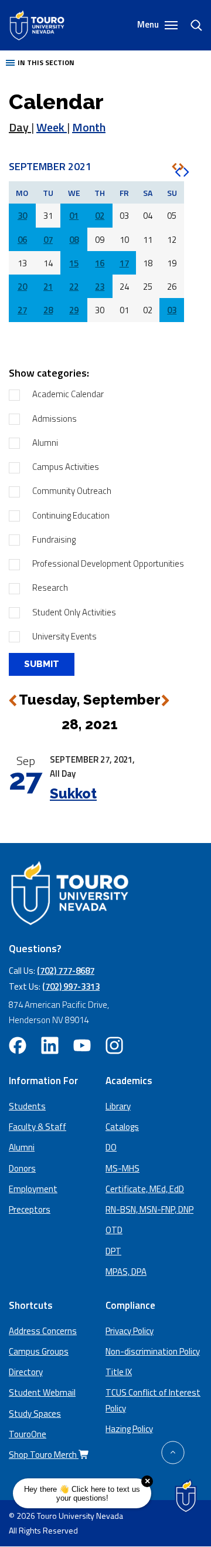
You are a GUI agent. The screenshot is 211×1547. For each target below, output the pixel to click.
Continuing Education (71, 515)
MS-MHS (122, 1168)
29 (74, 310)
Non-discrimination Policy (153, 1351)
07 (48, 239)
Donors (22, 1168)
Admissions (54, 418)
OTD (114, 1230)
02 (99, 215)
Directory (26, 1372)
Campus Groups (39, 1351)
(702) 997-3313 (71, 986)
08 (74, 239)
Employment (33, 1189)
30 (22, 215)
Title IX (119, 1372)
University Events (64, 636)
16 (99, 263)
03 (171, 310)
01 (74, 215)
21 (48, 286)
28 (48, 310)
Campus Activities (65, 466)
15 (74, 263)
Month (89, 127)
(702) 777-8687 (65, 970)
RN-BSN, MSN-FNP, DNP (149, 1209)
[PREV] (174, 166)
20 (22, 286)
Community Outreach (71, 490)
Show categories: (49, 373)
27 (22, 310)
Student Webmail (42, 1392)
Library (118, 1106)
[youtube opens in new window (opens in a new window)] (82, 1045)
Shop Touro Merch (44, 1454)
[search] (191, 25)
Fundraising (54, 539)
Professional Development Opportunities (108, 563)
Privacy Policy (130, 1331)
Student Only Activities (74, 612)
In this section (46, 62)
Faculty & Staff (37, 1126)
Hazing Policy (129, 1429)
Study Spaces (35, 1413)
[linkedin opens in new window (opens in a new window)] (50, 1045)
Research (50, 587)
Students (27, 1106)
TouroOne (27, 1434)
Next (165, 700)
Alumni (45, 442)
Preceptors (29, 1209)
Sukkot (73, 793)
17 (124, 263)
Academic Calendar (68, 394)
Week (51, 127)
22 (74, 286)
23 (99, 286)
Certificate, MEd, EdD (145, 1189)
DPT (113, 1251)
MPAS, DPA (126, 1271)
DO (111, 1147)
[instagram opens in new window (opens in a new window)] (114, 1045)
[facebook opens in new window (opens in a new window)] (17, 1045)
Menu (149, 24)
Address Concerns (43, 1331)
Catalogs (122, 1126)
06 (22, 239)
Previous (13, 700)
